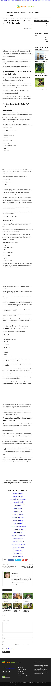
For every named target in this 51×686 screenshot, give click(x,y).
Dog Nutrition (23, 12)
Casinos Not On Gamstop (18, 495)
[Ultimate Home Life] (25, 6)
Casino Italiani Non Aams (18, 538)
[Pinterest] (14, 584)
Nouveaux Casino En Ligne (18, 547)
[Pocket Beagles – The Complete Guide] (28, 596)
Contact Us (20, 667)
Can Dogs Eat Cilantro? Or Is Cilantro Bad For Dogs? (27, 567)
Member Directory (22, 669)
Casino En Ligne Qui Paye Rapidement (18, 530)
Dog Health (16, 12)
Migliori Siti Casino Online (18, 496)
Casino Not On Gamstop (18, 493)
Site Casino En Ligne (18, 532)
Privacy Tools (21, 673)
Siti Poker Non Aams (18, 553)
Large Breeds (5, 598)
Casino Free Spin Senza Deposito (18, 535)
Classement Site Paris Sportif (18, 517)
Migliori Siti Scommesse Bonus (18, 548)
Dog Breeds (37, 12)
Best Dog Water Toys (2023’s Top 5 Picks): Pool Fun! (9, 567)
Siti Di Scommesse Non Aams (18, 536)
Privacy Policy (11, 648)
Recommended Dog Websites (24, 675)
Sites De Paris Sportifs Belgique (18, 501)
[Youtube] (17, 584)
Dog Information (9, 12)
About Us (20, 665)
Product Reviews (9, 15)
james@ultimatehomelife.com (8, 668)
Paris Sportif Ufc (18, 512)
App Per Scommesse (18, 508)
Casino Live (18, 515)
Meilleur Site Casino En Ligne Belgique (18, 503)
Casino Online (18, 505)
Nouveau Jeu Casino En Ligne (18, 521)
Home (3, 18)
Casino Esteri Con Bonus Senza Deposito (18, 526)
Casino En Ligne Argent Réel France (18, 544)
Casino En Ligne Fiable (18, 523)
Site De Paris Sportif (18, 509)
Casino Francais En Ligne (18, 554)
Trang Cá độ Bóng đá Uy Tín (18, 541)
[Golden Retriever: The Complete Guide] (17, 596)
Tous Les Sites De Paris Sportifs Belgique (18, 499)
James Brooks (6, 25)
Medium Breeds (14, 18)
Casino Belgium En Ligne (18, 502)
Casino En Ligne (18, 518)
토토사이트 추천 (18, 539)
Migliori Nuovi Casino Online (18, 551)
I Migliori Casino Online (18, 498)
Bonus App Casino (18, 550)
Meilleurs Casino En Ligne (18, 542)
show (30, 28)
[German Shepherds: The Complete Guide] (7, 596)
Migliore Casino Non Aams (18, 533)
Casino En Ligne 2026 (18, 529)
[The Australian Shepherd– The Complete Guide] (28, 606)
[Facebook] (12, 584)
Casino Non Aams (18, 506)
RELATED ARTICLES (7, 590)
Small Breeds (26, 598)
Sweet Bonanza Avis (18, 511)
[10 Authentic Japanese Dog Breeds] (7, 606)
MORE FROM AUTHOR (17, 590)
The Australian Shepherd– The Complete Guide (26, 611)
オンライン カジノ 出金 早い (18, 514)
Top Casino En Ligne (18, 527)
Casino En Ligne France (18, 520)
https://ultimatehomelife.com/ (15, 575)
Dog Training (30, 12)
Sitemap (20, 677)
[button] (47, 13)
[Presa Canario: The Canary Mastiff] (17, 606)
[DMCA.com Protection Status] (6, 677)
